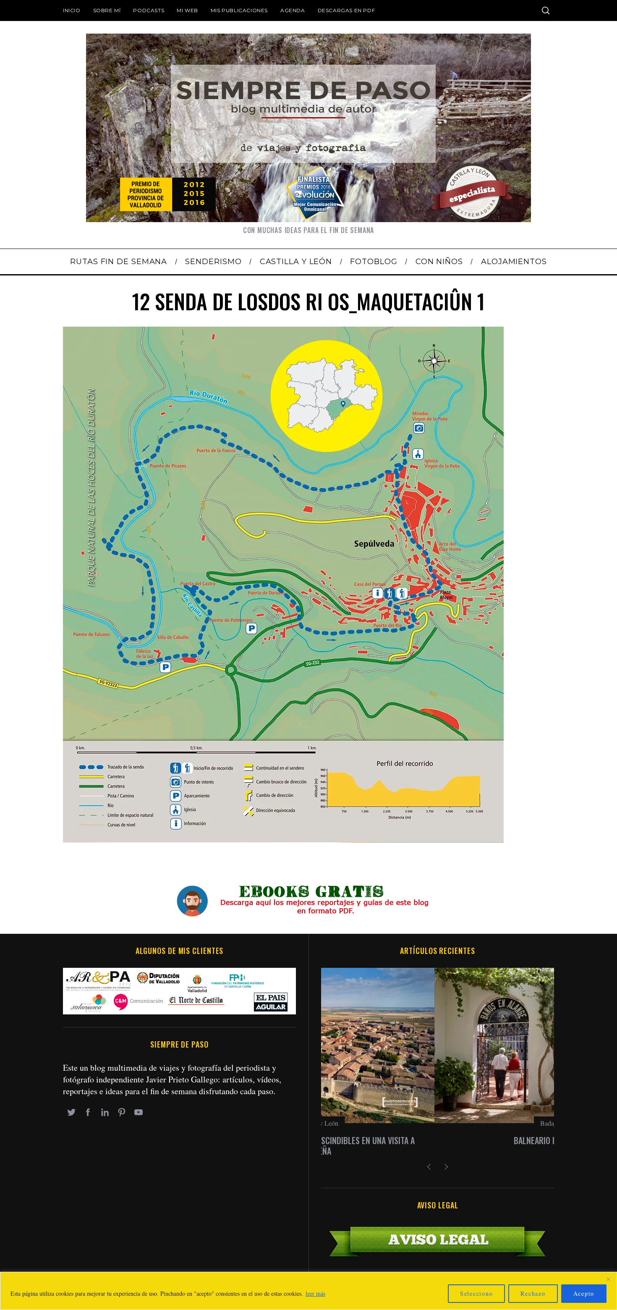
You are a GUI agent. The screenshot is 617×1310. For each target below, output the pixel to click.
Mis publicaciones (239, 10)
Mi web (187, 10)
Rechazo (532, 1293)
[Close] (608, 1279)
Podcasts (148, 10)
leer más (315, 1293)
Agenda (292, 10)
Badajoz (438, 1123)
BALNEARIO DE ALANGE (437, 1140)
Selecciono (476, 1293)
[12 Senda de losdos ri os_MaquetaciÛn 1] (283, 839)
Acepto (584, 1293)
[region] (308, 1291)
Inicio (72, 10)
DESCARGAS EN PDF (346, 10)
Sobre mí (107, 10)
